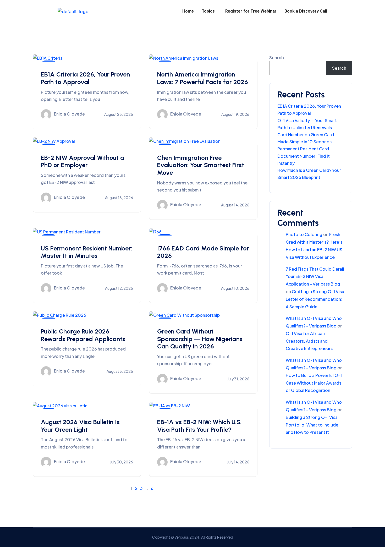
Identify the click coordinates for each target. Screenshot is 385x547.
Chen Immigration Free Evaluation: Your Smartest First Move (200, 165)
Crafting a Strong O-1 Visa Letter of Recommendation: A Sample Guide (315, 299)
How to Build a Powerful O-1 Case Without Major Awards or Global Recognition (314, 383)
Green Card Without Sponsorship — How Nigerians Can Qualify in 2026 (200, 338)
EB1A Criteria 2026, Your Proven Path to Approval (85, 78)
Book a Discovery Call (305, 11)
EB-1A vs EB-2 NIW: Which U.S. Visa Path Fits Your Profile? (199, 425)
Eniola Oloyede (69, 114)
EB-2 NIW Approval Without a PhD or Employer (82, 161)
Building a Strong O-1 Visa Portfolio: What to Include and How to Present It (312, 424)
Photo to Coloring (304, 234)
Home (188, 11)
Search (276, 57)
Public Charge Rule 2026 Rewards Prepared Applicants (83, 335)
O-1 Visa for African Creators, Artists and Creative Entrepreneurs (309, 341)
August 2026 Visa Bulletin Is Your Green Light (80, 425)
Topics (208, 11)
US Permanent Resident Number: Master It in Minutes (86, 252)
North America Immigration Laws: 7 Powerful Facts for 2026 (202, 78)
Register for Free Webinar (251, 11)
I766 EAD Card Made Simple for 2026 (203, 252)
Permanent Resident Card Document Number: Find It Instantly (303, 156)
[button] (209, 11)
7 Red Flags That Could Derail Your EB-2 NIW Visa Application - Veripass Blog (315, 276)
